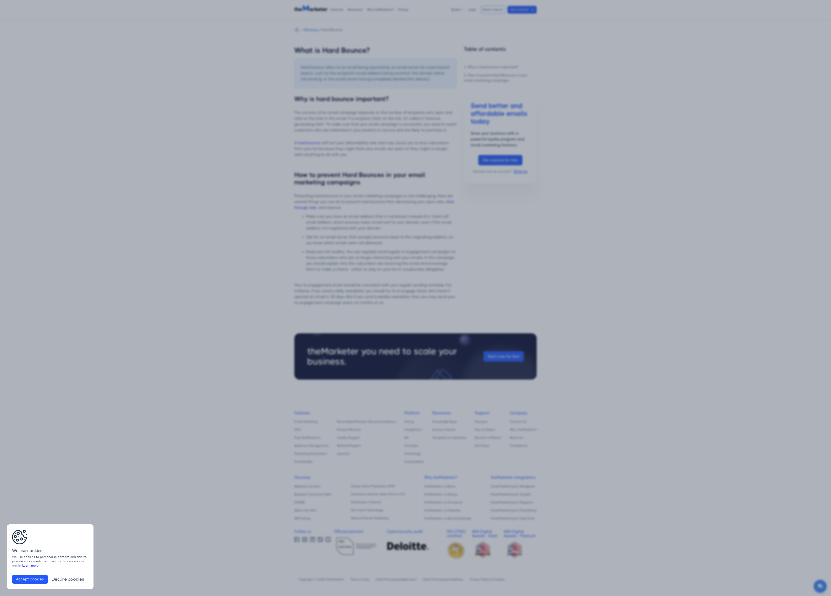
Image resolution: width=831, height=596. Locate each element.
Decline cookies (68, 579)
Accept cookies (30, 579)
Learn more (30, 565)
